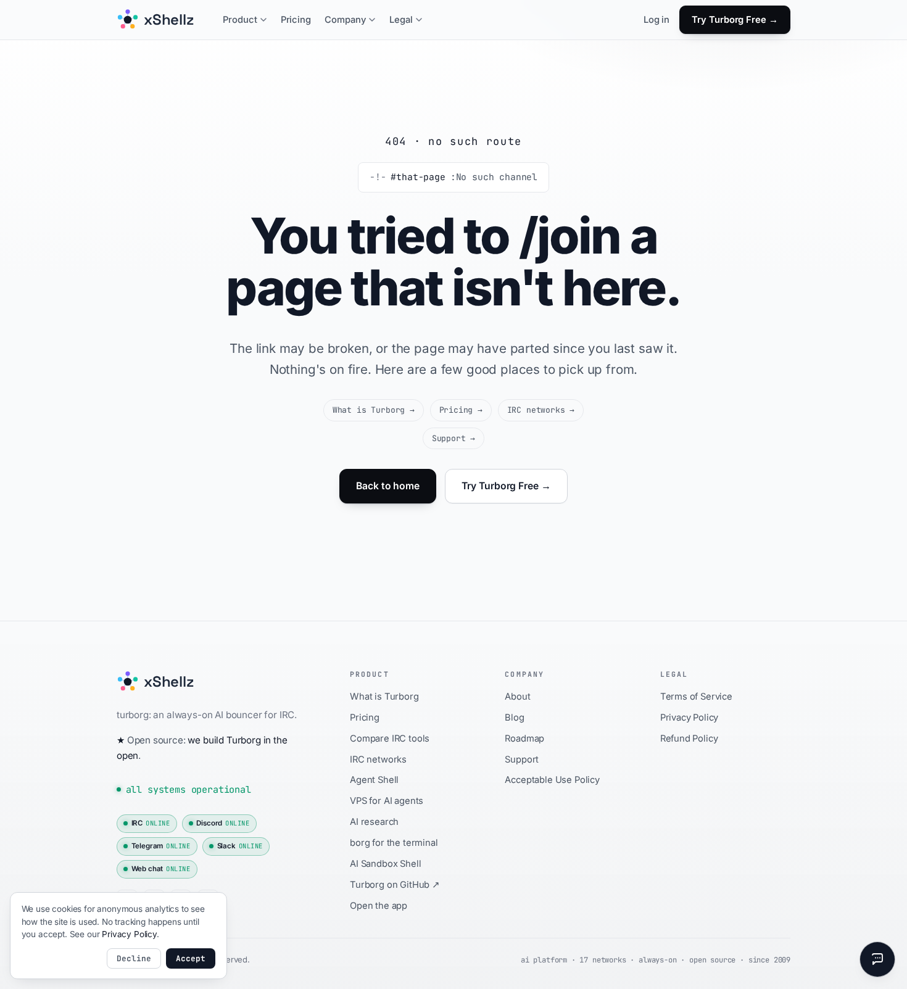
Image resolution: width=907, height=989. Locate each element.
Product (240, 19)
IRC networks (541, 410)
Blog (514, 717)
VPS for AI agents (386, 800)
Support (453, 438)
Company (345, 19)
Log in (656, 19)
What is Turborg (374, 410)
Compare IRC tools (389, 738)
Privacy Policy (689, 717)
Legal (401, 19)
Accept (190, 958)
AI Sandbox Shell (385, 863)
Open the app (378, 905)
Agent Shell (374, 779)
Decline (134, 958)
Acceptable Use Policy (552, 779)
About (517, 696)
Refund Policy (689, 738)
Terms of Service (696, 696)
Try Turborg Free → (735, 19)
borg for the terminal (393, 842)
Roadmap (524, 738)
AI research (374, 821)
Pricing (296, 19)
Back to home (388, 486)
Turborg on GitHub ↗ (395, 884)
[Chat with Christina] (877, 959)
